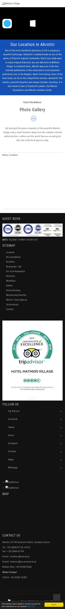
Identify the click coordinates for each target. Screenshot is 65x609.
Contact (10, 309)
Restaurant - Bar (14, 266)
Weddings (11, 281)
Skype (11, 459)
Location (10, 252)
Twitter (11, 427)
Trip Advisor (14, 411)
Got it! (53, 604)
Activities (10, 276)
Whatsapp (13, 467)
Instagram (13, 443)
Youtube (12, 451)
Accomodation (13, 257)
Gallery (9, 285)
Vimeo (11, 435)
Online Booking (13, 290)
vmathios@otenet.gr (20, 556)
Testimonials (12, 304)
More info (31, 606)
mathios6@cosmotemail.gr (23, 561)
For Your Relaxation (15, 271)
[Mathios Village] (11, 3)
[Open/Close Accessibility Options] (7, 23)
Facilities (10, 261)
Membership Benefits (16, 295)
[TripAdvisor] (12, 482)
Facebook (13, 419)
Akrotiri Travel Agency (16, 300)
